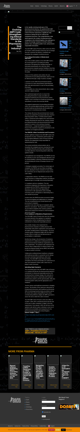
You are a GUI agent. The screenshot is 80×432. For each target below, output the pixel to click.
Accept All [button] (51, 430)
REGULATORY (41, 333)
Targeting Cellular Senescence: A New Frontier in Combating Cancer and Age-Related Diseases (27, 373)
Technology (44, 6)
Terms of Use (25, 426)
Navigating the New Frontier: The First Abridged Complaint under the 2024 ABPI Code (40, 371)
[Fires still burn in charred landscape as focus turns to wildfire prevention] (64, 104)
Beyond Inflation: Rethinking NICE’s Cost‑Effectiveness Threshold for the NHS (14, 372)
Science (37, 6)
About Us (62, 6)
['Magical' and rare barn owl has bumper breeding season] (64, 66)
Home (31, 6)
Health (56, 6)
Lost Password (46, 419)
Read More (69, 430)
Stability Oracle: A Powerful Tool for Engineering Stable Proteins (52, 371)
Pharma (50, 6)
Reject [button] (63, 430)
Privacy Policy (29, 409)
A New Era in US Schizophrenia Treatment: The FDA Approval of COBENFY (66, 372)
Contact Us (17, 426)
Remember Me (47, 412)
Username (44, 400)
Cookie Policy (43, 426)
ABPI (27, 331)
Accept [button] (57, 430)
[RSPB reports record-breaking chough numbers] (64, 47)
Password (44, 406)
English (71, 6)
